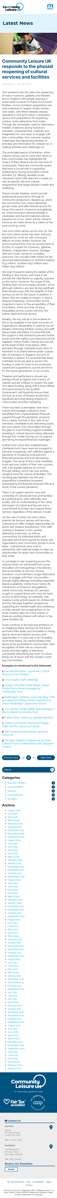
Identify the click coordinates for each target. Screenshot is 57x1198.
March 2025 (14, 856)
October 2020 (15, 1018)
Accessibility (38, 1182)
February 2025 (15, 860)
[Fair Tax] (14, 1102)
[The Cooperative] (38, 1102)
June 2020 (13, 1032)
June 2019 (13, 1055)
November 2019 (16, 1045)
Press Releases (15, 795)
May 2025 (12, 850)
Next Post (46, 757)
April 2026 (13, 817)
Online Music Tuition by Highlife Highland (29, 717)
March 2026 (14, 820)
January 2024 (14, 903)
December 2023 (16, 906)
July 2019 (12, 1052)
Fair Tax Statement (15, 1182)
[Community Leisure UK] (13, 7)
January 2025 (14, 863)
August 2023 (14, 919)
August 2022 (14, 959)
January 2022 (14, 975)
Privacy (29, 1185)
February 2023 (15, 939)
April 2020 (13, 1035)
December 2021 (16, 979)
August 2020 (14, 1025)
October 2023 (14, 913)
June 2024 (13, 886)
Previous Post (11, 757)
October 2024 (14, 873)
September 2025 (16, 837)
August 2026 (14, 810)
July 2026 (12, 813)
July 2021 (12, 992)
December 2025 (16, 830)
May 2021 (12, 999)
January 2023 (14, 942)
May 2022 (12, 969)
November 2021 (16, 982)
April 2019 (13, 1058)
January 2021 (14, 1009)
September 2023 (16, 916)
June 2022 (13, 966)
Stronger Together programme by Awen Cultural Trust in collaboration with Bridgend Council (27, 743)
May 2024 (12, 890)
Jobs (28, 1182)
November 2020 (16, 1015)
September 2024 (16, 876)
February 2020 (15, 1042)
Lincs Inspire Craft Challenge (21, 679)
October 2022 (14, 952)
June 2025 (13, 847)
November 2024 (16, 870)
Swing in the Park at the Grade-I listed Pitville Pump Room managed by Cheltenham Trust (25, 688)
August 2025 (14, 840)
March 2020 (14, 1038)
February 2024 (15, 899)
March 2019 (13, 1061)
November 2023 (16, 909)
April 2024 (13, 893)
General (11, 791)
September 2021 (16, 989)
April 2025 (13, 853)
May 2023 (12, 929)
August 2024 (14, 880)
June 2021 (13, 995)
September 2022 (16, 956)
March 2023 (14, 936)
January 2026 (14, 827)
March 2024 (14, 896)
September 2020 (16, 1022)
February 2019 (15, 1065)
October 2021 (14, 985)
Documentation (15, 787)
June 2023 (13, 926)
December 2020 (16, 1012)
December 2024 (16, 866)
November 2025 (16, 833)
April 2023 (13, 933)
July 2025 (12, 843)
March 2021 (13, 1002)
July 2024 (12, 883)
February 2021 (15, 1005)
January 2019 (14, 1068)
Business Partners (17, 783)
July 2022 (12, 962)
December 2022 (16, 946)
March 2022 (13, 972)
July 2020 (12, 1028)
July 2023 (12, 923)
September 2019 (16, 1048)
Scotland (12, 799)
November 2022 (16, 949)
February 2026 (15, 823)
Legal (48, 1182)
